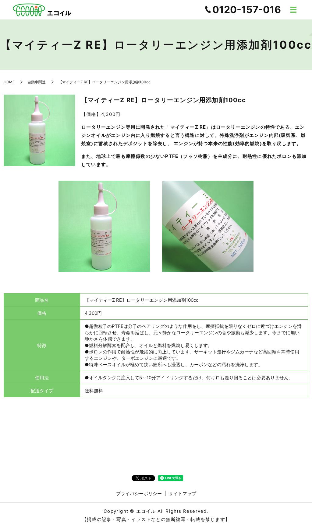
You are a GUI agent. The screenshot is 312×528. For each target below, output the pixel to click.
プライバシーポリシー (139, 493)
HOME (9, 82)
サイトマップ (182, 493)
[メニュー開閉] (293, 10)
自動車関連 (36, 82)
